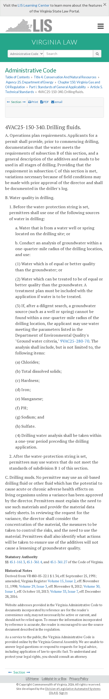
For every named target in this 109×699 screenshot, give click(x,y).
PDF (46, 102)
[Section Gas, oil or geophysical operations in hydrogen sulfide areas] (24, 102)
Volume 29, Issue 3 (33, 586)
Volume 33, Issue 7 (64, 591)
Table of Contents (17, 77)
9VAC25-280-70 (74, 341)
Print (34, 102)
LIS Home (32, 679)
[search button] (97, 53)
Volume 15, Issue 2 (62, 581)
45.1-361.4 (34, 562)
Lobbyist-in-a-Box (54, 679)
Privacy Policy (78, 679)
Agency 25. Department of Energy (29, 82)
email (58, 102)
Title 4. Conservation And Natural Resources (65, 77)
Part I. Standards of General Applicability (57, 87)
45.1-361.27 (58, 562)
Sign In (63, 692)
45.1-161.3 (17, 562)
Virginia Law (54, 42)
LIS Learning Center (33, 5)
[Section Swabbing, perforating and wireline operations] (8, 102)
